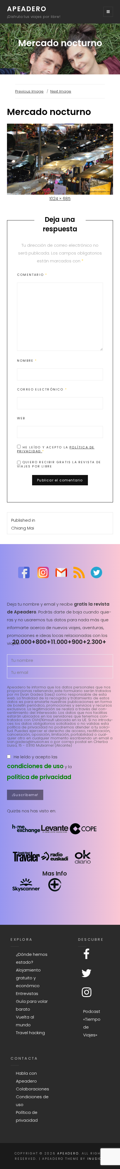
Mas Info (54, 873)
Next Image (60, 91)
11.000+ (61, 642)
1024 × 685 (60, 198)
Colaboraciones (32, 1089)
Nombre (27, 361)
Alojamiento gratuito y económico (28, 978)
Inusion (96, 1158)
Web (21, 418)
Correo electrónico (42, 389)
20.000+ (24, 642)
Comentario (32, 275)
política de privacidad (39, 777)
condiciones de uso (35, 766)
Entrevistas (27, 993)
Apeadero (26, 8)
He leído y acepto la (55, 449)
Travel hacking (30, 1033)
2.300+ (96, 642)
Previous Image (29, 91)
